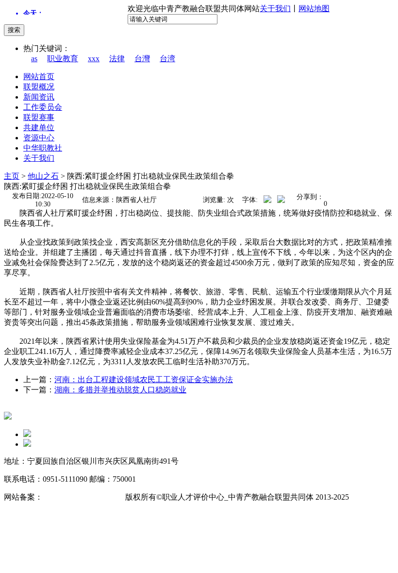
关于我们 (275, 8)
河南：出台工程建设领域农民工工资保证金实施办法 (143, 379)
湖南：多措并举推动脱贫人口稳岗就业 (120, 390)
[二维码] (27, 434)
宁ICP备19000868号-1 (79, 497)
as (34, 58)
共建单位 (38, 127)
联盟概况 (38, 87)
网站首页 (38, 76)
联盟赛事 (38, 117)
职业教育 (62, 58)
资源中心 (38, 138)
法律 (117, 58)
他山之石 (43, 176)
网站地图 (314, 8)
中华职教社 (42, 148)
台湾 (167, 58)
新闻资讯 (38, 97)
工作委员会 (42, 107)
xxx (94, 58)
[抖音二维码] (27, 444)
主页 (11, 176)
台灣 (142, 58)
